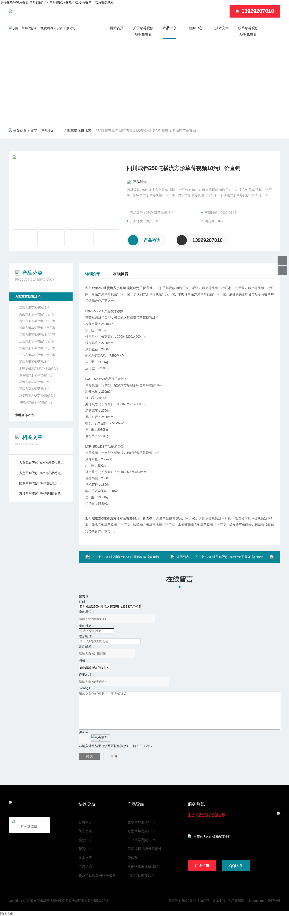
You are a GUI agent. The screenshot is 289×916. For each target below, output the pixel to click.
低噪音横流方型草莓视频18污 (38, 368)
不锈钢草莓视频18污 (142, 866)
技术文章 (222, 28)
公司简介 (85, 822)
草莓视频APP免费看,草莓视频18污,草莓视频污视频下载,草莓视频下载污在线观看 (57, 2)
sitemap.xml (256, 900)
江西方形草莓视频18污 (34, 307)
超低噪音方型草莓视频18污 (37, 395)
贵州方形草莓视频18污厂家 (37, 321)
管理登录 (274, 900)
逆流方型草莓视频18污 (34, 388)
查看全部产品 (24, 415)
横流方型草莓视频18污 (34, 382)
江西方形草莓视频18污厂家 (37, 341)
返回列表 (182, 557)
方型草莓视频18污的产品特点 (40, 473)
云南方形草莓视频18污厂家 (37, 327)
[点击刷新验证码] (100, 738)
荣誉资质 (85, 831)
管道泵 (132, 858)
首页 (33, 131)
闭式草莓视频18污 (141, 875)
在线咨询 (202, 866)
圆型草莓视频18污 (141, 822)
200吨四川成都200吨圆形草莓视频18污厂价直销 (138, 557)
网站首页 (117, 28)
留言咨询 (85, 866)
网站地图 (6, 913)
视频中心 (85, 840)
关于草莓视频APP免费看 (143, 31)
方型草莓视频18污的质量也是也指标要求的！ (42, 463)
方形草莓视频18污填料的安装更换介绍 (42, 493)
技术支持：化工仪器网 (228, 900)
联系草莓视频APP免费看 (248, 31)
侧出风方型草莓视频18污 (35, 402)
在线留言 (120, 274)
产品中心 (169, 28)
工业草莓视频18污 (141, 840)
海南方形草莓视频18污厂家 (37, 314)
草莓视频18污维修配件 (144, 849)
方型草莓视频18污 (77, 131)
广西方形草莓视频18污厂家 (37, 334)
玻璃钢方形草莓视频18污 (35, 375)
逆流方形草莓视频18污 (34, 361)
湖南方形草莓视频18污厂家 (37, 348)
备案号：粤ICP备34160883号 (188, 900)
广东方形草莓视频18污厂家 (37, 355)
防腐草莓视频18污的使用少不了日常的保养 (42, 483)
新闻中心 (195, 28)
